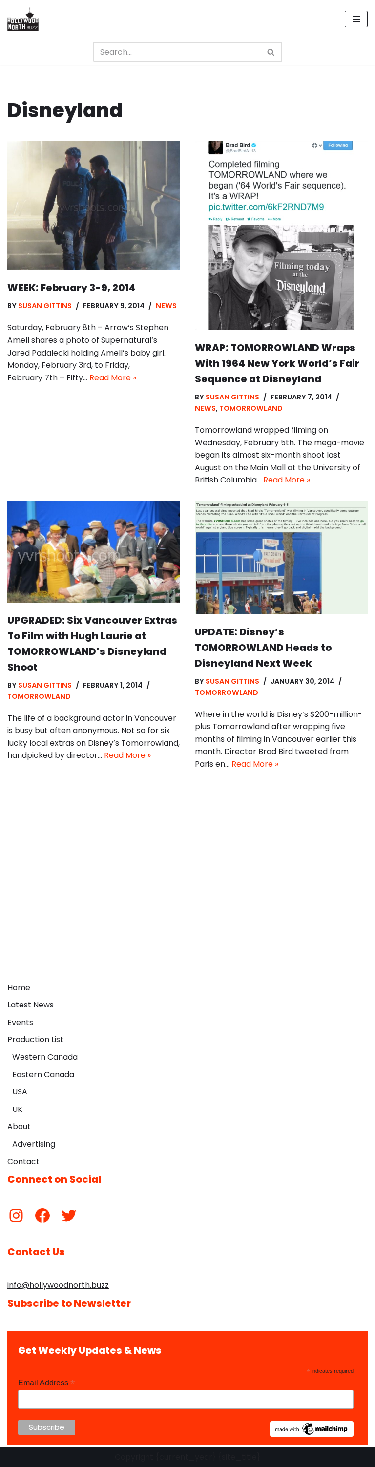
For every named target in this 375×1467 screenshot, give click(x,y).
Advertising (33, 1144)
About (19, 1126)
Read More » (112, 377)
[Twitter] (69, 1215)
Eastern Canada (43, 1074)
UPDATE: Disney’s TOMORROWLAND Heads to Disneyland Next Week (263, 647)
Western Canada (45, 1057)
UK (17, 1109)
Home (18, 987)
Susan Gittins (45, 306)
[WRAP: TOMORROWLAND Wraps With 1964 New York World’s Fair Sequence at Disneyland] (281, 235)
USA (19, 1091)
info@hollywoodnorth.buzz (58, 1285)
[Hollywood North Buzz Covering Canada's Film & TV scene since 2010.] (23, 19)
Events (20, 1022)
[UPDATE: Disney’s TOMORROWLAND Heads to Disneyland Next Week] (281, 557)
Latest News (30, 1004)
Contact (23, 1161)
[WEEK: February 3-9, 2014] (93, 205)
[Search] (271, 52)
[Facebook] (42, 1215)
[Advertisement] (187, 904)
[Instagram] (16, 1215)
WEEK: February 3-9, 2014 (71, 287)
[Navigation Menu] (356, 19)
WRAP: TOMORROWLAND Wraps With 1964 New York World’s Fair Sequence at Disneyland (277, 363)
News (166, 306)
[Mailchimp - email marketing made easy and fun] (312, 1434)
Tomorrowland (251, 408)
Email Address (46, 1382)
